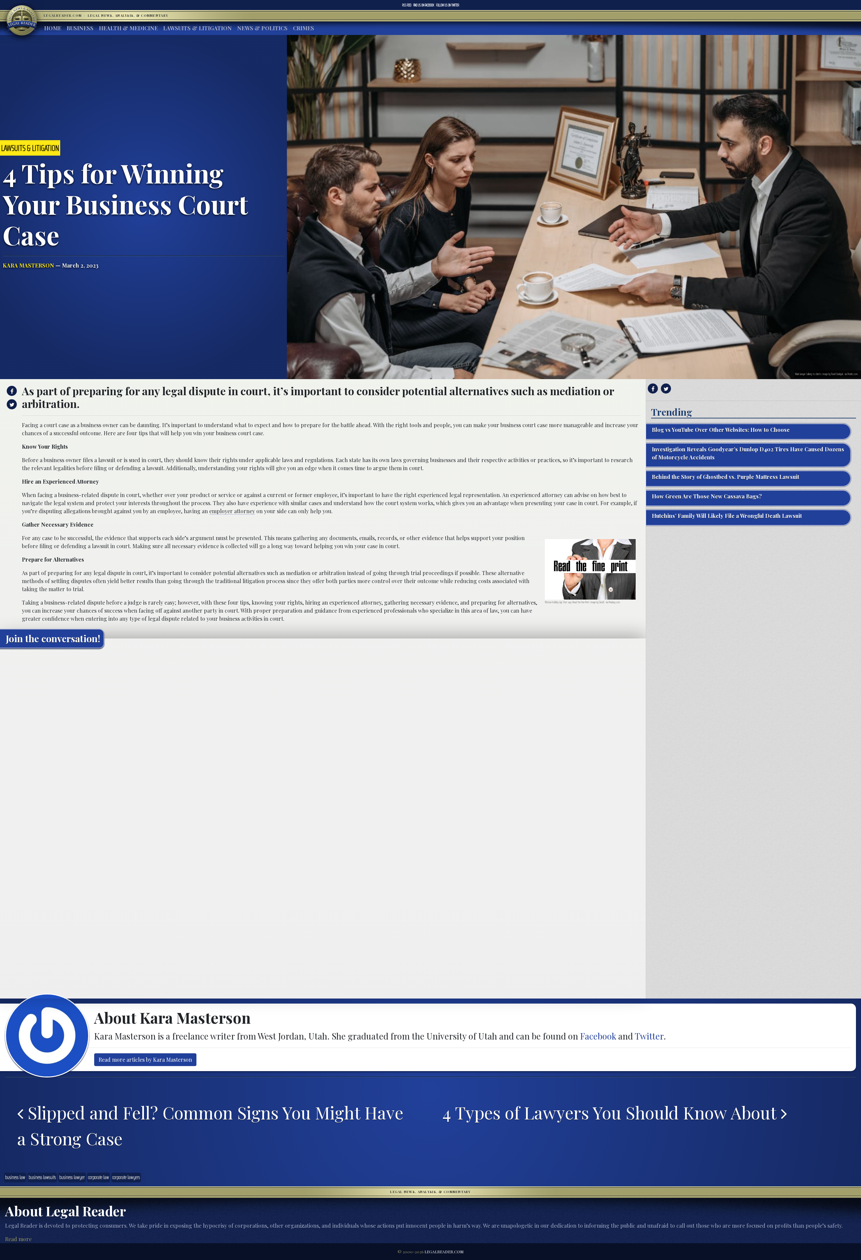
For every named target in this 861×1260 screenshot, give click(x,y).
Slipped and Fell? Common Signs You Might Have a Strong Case (210, 1125)
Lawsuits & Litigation (197, 28)
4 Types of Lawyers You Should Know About (612, 1112)
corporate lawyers (126, 1177)
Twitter (447, 5)
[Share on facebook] (11, 391)
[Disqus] (323, 737)
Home (52, 28)
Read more (18, 1239)
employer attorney (232, 511)
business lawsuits (42, 1177)
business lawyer (72, 1177)
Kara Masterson (28, 265)
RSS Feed (406, 5)
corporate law (98, 1177)
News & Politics (262, 28)
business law (15, 1177)
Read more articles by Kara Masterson (145, 1059)
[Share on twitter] (11, 404)
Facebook (423, 5)
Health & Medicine (128, 28)
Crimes (303, 28)
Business (80, 28)
